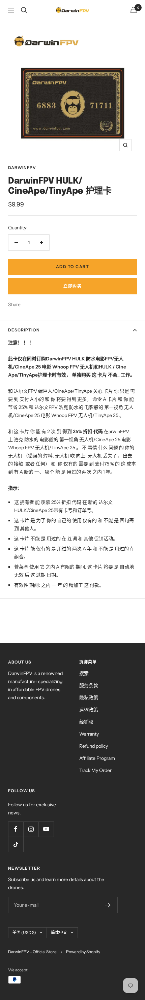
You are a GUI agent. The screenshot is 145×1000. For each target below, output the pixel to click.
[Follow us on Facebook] (15, 829)
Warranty (89, 734)
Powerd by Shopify (83, 951)
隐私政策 (88, 698)
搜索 (84, 673)
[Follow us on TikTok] (15, 844)
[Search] (24, 10)
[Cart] (133, 10)
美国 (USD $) (24, 932)
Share (14, 304)
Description (24, 329)
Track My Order (95, 770)
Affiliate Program (97, 758)
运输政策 (88, 710)
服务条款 (88, 685)
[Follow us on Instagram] (30, 829)
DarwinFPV (22, 167)
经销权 (86, 722)
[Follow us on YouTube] (46, 829)
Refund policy (93, 746)
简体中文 (59, 932)
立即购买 (72, 286)
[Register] (108, 905)
